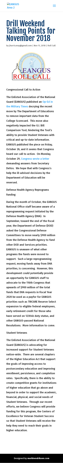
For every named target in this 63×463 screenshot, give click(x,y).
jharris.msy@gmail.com (20, 45)
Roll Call (52, 45)
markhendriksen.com (38, 458)
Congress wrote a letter (35, 158)
